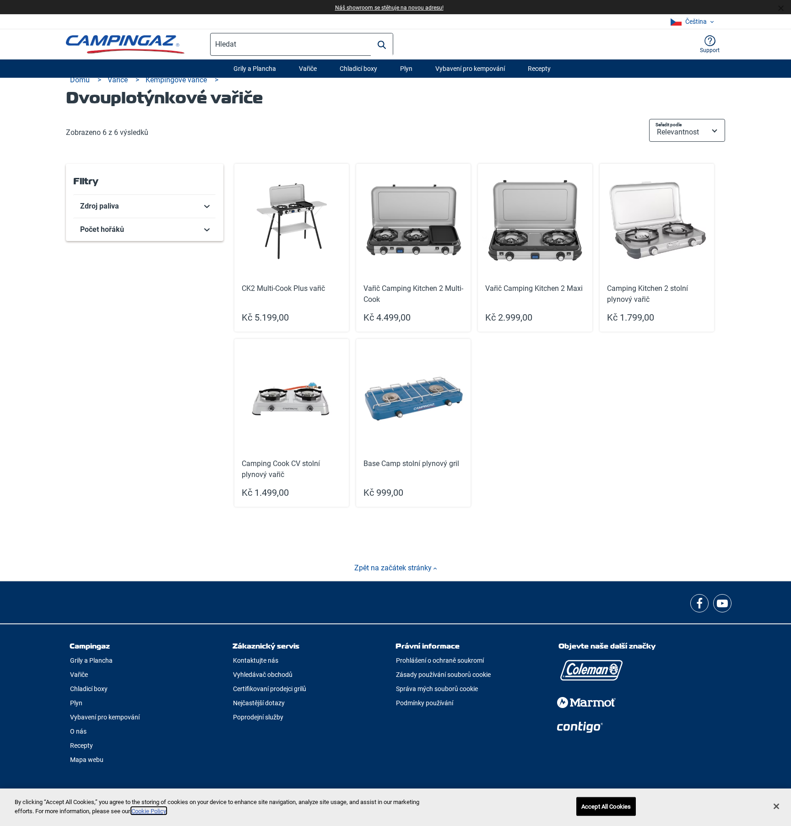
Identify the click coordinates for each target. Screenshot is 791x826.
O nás (78, 731)
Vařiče (308, 68)
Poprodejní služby (258, 717)
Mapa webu (86, 759)
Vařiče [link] (79, 674)
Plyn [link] (76, 703)
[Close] (776, 806)
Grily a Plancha (254, 68)
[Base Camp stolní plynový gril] (413, 423)
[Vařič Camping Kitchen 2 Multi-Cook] (413, 248)
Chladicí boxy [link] (89, 688)
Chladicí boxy (358, 68)
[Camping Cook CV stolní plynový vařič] (291, 423)
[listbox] (692, 21)
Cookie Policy (148, 810)
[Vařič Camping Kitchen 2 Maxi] (535, 248)
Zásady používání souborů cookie (443, 674)
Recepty (539, 68)
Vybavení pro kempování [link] (105, 717)
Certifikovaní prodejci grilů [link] (269, 688)
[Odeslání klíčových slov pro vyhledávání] (382, 44)
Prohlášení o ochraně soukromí (440, 660)
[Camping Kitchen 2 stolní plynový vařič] (657, 248)
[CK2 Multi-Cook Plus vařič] (291, 248)
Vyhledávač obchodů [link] (263, 674)
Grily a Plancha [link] (91, 660)
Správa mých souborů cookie (437, 688)
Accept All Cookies (606, 806)
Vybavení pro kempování (470, 68)
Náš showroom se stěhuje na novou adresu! (389, 8)
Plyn (406, 68)
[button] (709, 44)
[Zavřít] (784, 7)
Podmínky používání (424, 703)
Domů (81, 79)
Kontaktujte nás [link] (255, 660)
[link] (144, 206)
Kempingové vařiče (177, 79)
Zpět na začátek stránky (393, 567)
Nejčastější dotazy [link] (259, 703)
